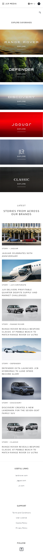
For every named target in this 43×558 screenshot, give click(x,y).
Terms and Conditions (21, 513)
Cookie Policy (21, 523)
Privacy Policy (21, 528)
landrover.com (22, 475)
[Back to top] (21, 549)
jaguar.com (21, 480)
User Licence (21, 518)
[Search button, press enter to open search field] (39, 12)
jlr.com (21, 486)
